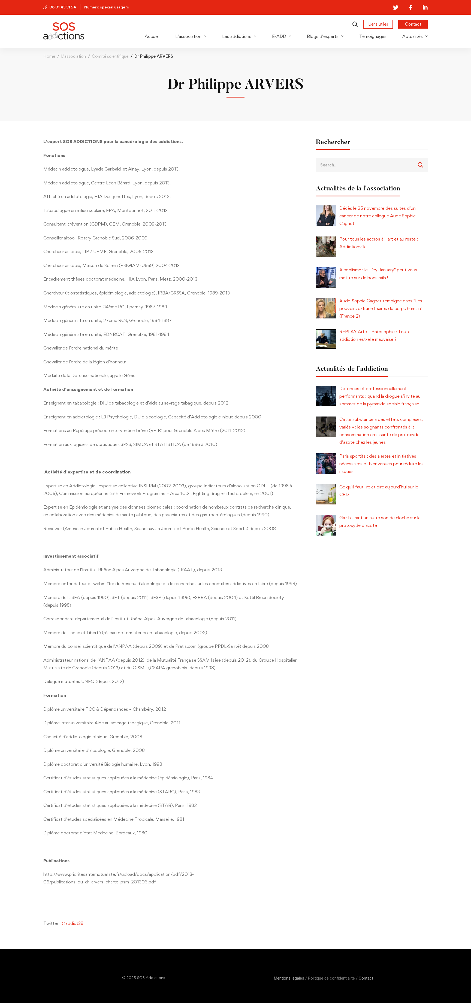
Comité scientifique (110, 56)
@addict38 (72, 923)
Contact (366, 978)
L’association (73, 56)
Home (49, 56)
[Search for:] (372, 165)
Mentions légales (289, 978)
